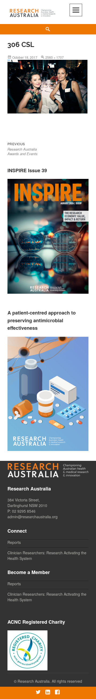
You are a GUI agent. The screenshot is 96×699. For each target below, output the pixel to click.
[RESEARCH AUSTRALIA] (32, 12)
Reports (14, 542)
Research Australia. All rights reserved (50, 681)
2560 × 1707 (54, 57)
